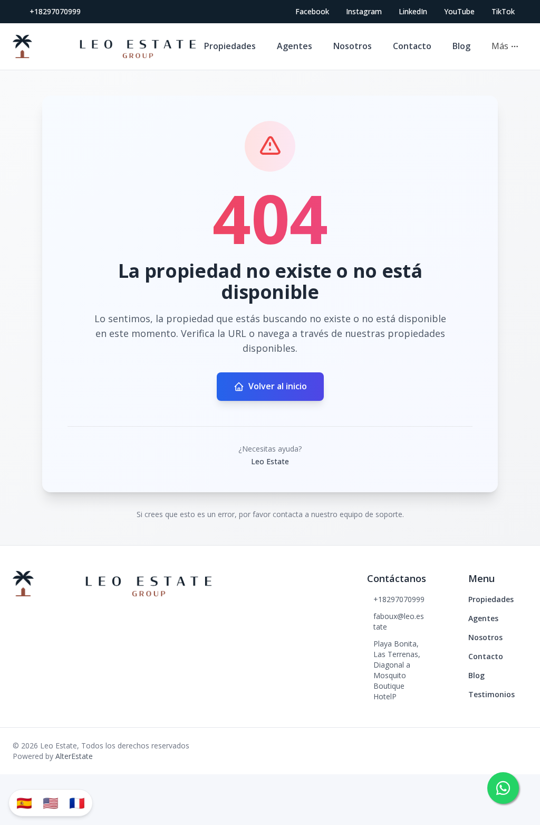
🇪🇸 (24, 802)
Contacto (412, 46)
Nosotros (352, 46)
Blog (461, 46)
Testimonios (491, 694)
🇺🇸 (51, 802)
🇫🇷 (77, 802)
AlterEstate (74, 756)
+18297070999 (55, 11)
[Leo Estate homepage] (104, 46)
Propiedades (230, 46)
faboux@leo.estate (398, 621)
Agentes (294, 46)
